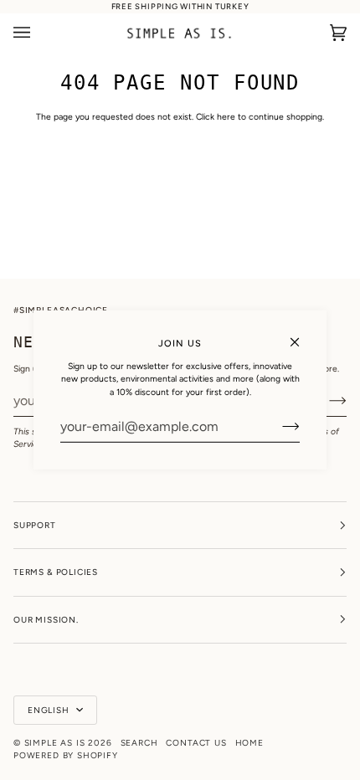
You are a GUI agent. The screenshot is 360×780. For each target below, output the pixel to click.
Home (249, 742)
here (226, 116)
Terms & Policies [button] (55, 572)
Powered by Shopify (65, 755)
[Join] (277, 426)
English (50, 710)
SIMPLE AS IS (54, 742)
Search (139, 742)
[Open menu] (38, 33)
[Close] (302, 335)
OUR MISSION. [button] (46, 619)
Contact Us (196, 742)
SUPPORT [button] (34, 525)
